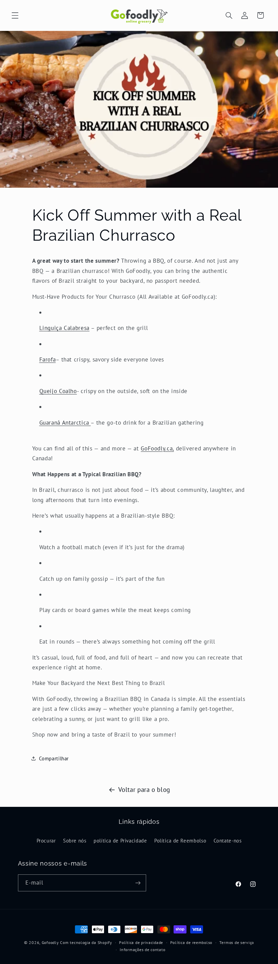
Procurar (46, 840)
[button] (15, 15)
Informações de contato (142, 949)
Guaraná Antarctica (65, 422)
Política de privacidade (141, 942)
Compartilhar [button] (54, 758)
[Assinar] (137, 882)
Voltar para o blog (144, 789)
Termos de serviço (236, 942)
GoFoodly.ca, (157, 448)
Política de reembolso (191, 942)
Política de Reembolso (180, 840)
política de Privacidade (120, 840)
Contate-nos (228, 840)
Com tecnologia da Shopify (86, 942)
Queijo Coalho (58, 391)
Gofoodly (50, 942)
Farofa (47, 359)
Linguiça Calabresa (64, 328)
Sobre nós (74, 840)
